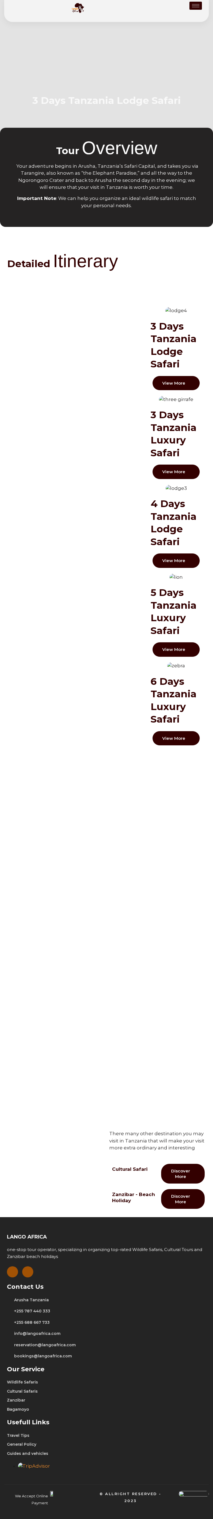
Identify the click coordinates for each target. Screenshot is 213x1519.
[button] (176, 383)
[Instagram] (27, 1271)
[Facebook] (12, 1271)
